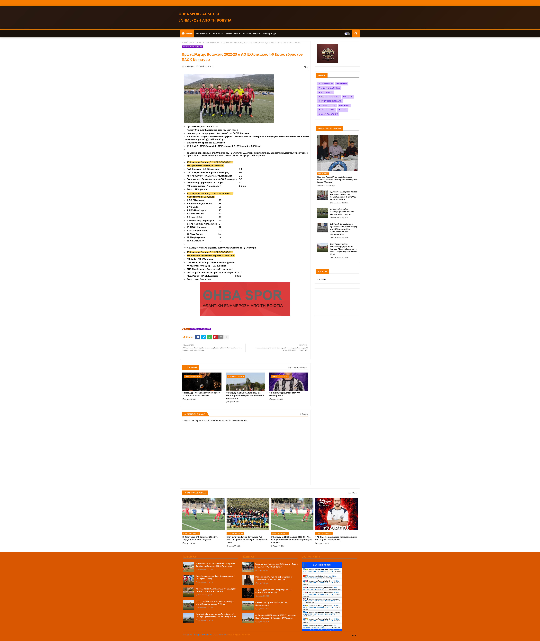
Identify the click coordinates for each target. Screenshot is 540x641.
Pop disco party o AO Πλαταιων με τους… (320, 588)
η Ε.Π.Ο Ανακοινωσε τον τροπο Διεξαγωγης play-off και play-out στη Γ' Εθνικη (215, 602)
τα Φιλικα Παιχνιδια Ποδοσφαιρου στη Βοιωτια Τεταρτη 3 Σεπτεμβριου (342, 211)
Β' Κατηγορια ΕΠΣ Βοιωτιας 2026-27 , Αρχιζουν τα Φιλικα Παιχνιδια (200, 538)
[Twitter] (203, 337)
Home (353, 635)
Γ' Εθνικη (348, 96)
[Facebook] (197, 337)
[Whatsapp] (209, 337)
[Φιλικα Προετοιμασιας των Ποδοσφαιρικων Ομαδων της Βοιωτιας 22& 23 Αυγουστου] (188, 567)
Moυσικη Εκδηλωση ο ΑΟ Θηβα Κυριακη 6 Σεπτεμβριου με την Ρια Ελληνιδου (273, 578)
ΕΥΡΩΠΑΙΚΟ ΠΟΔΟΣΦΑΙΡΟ (331, 101)
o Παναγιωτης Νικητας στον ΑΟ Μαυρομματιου (284, 394)
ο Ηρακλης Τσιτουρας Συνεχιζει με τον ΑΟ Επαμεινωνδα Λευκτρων (201, 394)
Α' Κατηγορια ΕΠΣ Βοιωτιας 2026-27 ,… (319, 626)
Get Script (313, 630)
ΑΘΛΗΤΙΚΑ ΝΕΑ (202, 33)
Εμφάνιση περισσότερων (297, 367)
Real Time (321, 630)
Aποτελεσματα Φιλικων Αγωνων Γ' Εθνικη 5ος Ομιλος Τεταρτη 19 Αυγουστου (216, 590)
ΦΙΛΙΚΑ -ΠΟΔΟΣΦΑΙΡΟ (329, 114)
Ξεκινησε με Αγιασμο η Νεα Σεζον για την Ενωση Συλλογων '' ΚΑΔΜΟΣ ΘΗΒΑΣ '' (276, 565)
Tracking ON (330, 630)
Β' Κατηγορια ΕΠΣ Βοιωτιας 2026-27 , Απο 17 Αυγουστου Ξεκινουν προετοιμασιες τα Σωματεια (291, 540)
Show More (352, 493)
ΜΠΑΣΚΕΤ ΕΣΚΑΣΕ (251, 33)
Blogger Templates (203, 634)
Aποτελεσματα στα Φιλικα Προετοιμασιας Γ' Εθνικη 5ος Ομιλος (215, 577)
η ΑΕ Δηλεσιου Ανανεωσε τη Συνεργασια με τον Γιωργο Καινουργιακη (336, 538)
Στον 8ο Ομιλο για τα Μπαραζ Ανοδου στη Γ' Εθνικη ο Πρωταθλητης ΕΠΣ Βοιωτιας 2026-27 (216, 615)
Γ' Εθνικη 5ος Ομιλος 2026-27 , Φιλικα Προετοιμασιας (271, 604)
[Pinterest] (215, 337)
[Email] (220, 337)
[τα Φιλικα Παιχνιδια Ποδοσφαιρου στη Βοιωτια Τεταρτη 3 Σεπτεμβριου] (322, 213)
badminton (218, 33)
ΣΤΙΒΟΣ (343, 110)
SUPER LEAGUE (233, 33)
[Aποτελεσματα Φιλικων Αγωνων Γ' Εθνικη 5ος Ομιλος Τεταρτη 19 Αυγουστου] (188, 592)
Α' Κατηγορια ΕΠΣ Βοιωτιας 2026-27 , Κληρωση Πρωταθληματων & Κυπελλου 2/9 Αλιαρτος (245, 395)
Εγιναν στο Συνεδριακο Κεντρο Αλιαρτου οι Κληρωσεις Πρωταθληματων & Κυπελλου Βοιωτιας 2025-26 (343, 195)
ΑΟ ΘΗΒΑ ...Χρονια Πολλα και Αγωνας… (319, 577)
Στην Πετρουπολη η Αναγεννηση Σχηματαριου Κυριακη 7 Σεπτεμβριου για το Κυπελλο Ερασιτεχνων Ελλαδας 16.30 (343, 249)
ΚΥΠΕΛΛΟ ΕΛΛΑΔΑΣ (328, 105)
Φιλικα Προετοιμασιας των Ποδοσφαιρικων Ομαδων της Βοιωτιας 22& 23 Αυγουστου (215, 564)
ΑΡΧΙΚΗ (189, 33)
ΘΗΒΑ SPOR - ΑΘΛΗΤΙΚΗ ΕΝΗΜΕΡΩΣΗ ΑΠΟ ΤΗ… (321, 570)
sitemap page (269, 33)
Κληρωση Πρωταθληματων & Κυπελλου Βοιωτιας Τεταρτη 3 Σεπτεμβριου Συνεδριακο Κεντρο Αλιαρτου (337, 179)
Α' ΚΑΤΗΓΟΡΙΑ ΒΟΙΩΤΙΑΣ (208, 42)
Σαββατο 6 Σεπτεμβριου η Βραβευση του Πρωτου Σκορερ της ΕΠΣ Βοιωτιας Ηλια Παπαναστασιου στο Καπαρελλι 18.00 (343, 229)
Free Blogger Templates (239, 634)
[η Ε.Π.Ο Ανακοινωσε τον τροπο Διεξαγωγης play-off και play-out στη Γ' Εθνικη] (188, 605)
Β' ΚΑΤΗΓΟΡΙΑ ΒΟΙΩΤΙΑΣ (330, 96)
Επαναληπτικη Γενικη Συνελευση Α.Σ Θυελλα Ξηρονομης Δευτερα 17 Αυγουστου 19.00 (247, 540)
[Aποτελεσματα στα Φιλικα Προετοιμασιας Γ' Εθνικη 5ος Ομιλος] (188, 580)
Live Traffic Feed (322, 565)
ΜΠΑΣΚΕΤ (345, 105)
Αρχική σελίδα (188, 42)
